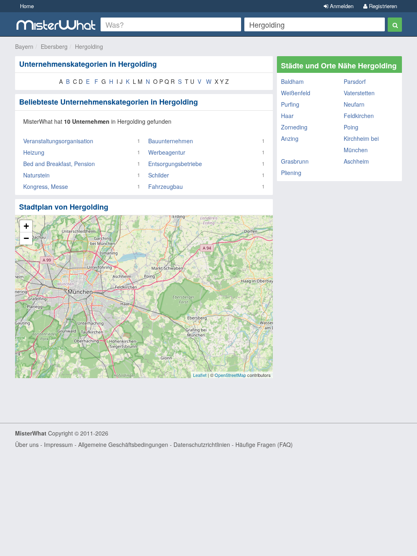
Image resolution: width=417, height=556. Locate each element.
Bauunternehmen (170, 141)
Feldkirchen (359, 116)
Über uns (27, 444)
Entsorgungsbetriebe (175, 164)
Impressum (58, 444)
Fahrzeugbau (165, 186)
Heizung (33, 152)
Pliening (291, 173)
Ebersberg (54, 46)
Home (27, 6)
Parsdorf (355, 81)
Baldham (292, 81)
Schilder (158, 175)
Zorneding (294, 127)
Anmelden (340, 6)
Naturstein (36, 175)
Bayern (24, 46)
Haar (287, 116)
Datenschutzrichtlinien (201, 444)
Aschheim (356, 161)
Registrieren (382, 6)
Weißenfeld (295, 93)
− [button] (26, 238)
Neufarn (354, 104)
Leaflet (199, 375)
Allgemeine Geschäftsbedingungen (123, 444)
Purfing (290, 104)
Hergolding (89, 46)
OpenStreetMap (230, 375)
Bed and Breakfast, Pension (59, 164)
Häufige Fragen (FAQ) (264, 444)
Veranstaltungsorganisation (58, 141)
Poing (351, 127)
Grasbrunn (295, 161)
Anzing (289, 138)
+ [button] (26, 226)
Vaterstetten (359, 93)
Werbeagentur (166, 152)
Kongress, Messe (45, 186)
